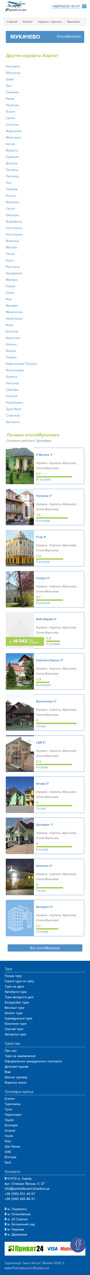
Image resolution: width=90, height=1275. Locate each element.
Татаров (12, 189)
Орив (10, 293)
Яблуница (13, 73)
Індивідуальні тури (18, 1018)
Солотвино (14, 228)
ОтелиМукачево (69, 36)
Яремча (11, 377)
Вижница (12, 241)
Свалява (12, 390)
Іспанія (10, 1130)
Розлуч (11, 196)
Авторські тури (15, 1034)
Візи (8, 1071)
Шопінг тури (14, 1012)
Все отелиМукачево (45, 948)
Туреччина (13, 1103)
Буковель (13, 422)
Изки (9, 325)
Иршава (12, 306)
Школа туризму (16, 1077)
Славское (13, 415)
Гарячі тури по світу (19, 981)
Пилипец (12, 176)
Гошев (10, 286)
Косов (10, 144)
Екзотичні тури (15, 1023)
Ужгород (12, 383)
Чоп (9, 183)
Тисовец (12, 170)
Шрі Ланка (12, 1146)
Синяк (10, 118)
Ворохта (12, 150)
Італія (9, 1135)
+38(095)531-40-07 (65, 6)
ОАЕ (8, 1151)
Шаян (10, 79)
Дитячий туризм (16, 1066)
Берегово (13, 338)
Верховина (14, 222)
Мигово (11, 247)
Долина (11, 163)
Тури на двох (14, 986)
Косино (11, 344)
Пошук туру (13, 975)
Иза (8, 299)
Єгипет (10, 1098)
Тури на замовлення (20, 1055)
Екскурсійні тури (17, 1002)
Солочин (12, 125)
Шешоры (12, 215)
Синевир (12, 92)
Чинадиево (14, 273)
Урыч (10, 260)
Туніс (8, 1109)
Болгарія (11, 1125)
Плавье (11, 357)
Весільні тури (14, 1007)
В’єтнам (10, 1156)
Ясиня (10, 112)
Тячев (10, 254)
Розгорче (13, 267)
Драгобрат (13, 409)
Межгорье (13, 137)
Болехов (12, 331)
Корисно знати (16, 1082)
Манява (11, 280)
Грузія (9, 1119)
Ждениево (14, 131)
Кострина (13, 66)
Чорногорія (13, 1114)
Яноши (11, 351)
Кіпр (8, 1141)
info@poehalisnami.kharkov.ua (27, 1188)
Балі (8, 1162)
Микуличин (14, 312)
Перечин (12, 105)
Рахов (10, 99)
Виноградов (15, 370)
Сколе (10, 209)
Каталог (28, 22)
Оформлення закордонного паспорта (33, 1061)
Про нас (11, 1050)
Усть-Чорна (14, 234)
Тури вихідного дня (19, 996)
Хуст (9, 86)
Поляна (11, 396)
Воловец (12, 202)
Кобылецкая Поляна (21, 364)
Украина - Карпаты (50, 22)
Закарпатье (14, 318)
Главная (12, 22)
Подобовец (14, 403)
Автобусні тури (16, 991)
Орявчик (12, 157)
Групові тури (14, 1028)
